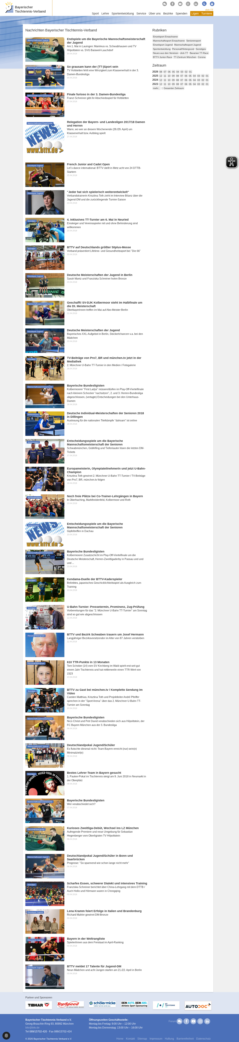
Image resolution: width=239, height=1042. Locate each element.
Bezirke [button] (168, 13)
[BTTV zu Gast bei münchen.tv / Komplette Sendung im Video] (44, 700)
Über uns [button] (155, 13)
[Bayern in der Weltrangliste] (44, 948)
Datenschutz (203, 1038)
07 (165, 71)
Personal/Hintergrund (183, 49)
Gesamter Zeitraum (174, 88)
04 (177, 71)
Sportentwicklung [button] (123, 13)
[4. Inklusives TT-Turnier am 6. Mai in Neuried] (44, 229)
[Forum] (164, 4)
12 (160, 76)
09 (173, 76)
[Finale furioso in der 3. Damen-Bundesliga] (44, 104)
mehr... (156, 88)
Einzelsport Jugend (163, 44)
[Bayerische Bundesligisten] (44, 395)
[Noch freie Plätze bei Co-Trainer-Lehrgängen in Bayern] (44, 506)
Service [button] (141, 13)
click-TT (209, 9)
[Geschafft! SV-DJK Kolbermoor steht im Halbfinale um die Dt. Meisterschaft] (44, 312)
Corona (202, 57)
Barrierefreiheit (185, 1038)
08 (160, 71)
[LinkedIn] (196, 4)
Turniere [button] (206, 13)
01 (190, 71)
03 (182, 71)
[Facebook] (172, 4)
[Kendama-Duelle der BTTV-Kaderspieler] (44, 589)
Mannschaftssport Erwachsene (169, 40)
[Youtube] (180, 4)
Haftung (169, 1038)
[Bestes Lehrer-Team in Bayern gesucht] (44, 783)
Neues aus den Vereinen (165, 53)
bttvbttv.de (32, 1027)
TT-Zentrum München (185, 57)
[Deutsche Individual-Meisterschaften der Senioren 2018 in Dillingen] (44, 423)
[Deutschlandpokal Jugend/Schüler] (44, 755)
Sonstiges (201, 49)
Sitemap (142, 1038)
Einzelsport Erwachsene (165, 36)
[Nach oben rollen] (232, 1033)
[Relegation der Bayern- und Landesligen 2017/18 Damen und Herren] (44, 139)
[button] (6, 1035)
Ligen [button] (195, 13)
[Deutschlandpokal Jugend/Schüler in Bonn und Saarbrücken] (44, 866)
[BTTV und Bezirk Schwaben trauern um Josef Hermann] (44, 644)
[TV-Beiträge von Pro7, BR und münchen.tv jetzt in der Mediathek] (44, 368)
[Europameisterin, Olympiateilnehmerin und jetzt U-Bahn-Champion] (44, 478)
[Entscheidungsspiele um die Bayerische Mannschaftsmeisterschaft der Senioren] (44, 451)
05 (173, 71)
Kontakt (130, 1038)
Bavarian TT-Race (199, 53)
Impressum (156, 1038)
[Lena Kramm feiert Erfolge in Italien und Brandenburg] (44, 921)
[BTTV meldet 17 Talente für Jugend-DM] (44, 976)
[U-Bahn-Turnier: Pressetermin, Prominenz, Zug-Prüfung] (44, 617)
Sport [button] (95, 13)
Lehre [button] (105, 13)
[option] (39, 1007)
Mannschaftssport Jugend (187, 44)
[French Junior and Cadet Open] (44, 174)
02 (186, 71)
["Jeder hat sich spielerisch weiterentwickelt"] (44, 202)
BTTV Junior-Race (162, 57)
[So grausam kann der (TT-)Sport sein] (44, 76)
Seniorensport (193, 40)
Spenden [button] (181, 13)
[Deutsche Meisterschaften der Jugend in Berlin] (44, 285)
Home (119, 1038)
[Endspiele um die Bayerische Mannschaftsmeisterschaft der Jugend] (44, 49)
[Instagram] (188, 4)
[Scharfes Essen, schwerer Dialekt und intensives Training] (44, 893)
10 (169, 76)
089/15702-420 (38, 1031)
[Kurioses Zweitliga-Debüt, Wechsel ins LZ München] (44, 838)
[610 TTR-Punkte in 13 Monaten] (44, 672)
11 (165, 76)
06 (169, 71)
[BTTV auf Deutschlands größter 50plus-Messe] (44, 257)
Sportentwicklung (162, 49)
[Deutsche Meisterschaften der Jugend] (44, 340)
